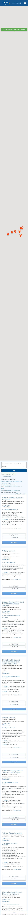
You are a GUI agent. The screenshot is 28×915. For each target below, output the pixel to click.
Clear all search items (7, 476)
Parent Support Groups (5, 483)
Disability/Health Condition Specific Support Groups (11, 481)
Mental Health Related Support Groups (9, 484)
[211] (6, 2)
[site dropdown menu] (24, 2)
